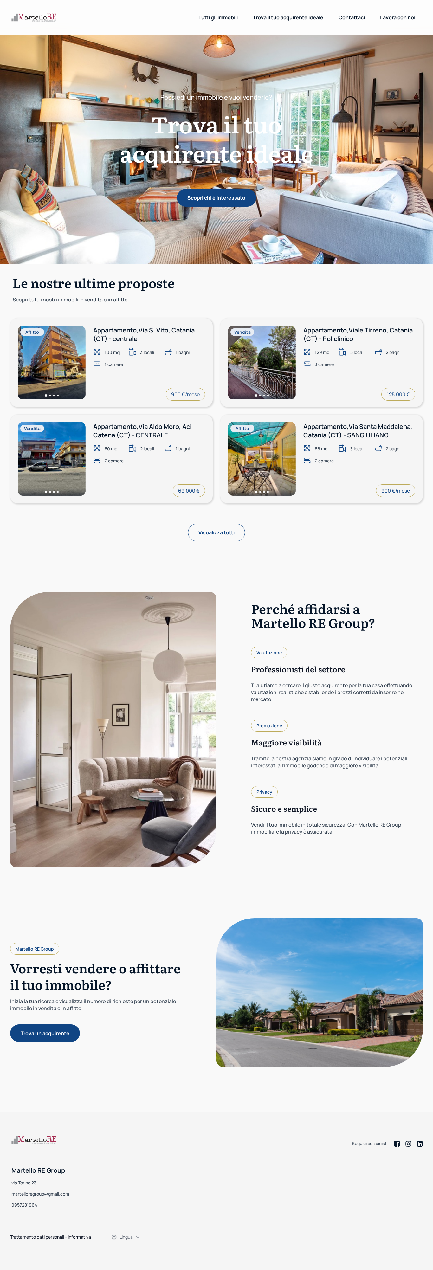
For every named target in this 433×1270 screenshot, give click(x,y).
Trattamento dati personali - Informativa (50, 1237)
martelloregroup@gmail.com (40, 1194)
